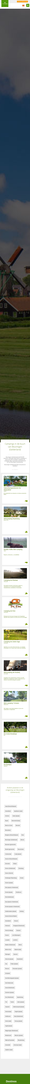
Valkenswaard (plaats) (18, 1006)
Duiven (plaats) (9, 882)
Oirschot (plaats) (9, 959)
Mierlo (20, 944)
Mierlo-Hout (8, 949)
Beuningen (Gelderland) (11, 839)
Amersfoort (8, 811)
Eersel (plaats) (8, 892)
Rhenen (7, 968)
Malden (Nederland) (10, 944)
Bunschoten (21, 849)
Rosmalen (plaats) (17, 968)
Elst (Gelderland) (9, 897)
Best (23, 835)
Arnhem (7, 815)
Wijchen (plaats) (19, 1035)
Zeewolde (7, 1045)
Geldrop (22, 911)
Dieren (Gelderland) (10, 868)
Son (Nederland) (9, 997)
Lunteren (15, 940)
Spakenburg (20, 997)
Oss (6, 963)
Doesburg (21, 868)
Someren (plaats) (9, 992)
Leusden (7, 940)
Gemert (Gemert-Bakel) (11, 916)
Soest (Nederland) (9, 987)
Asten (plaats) (16, 815)
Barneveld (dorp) (16, 820)
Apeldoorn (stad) (18, 811)
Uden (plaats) (20, 1002)
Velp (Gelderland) (18, 1016)
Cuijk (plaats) (18, 854)
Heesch (16, 920)
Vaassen (7, 1006)
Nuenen (16, 954)
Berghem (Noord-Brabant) (11, 835)
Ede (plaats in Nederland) (11, 887)
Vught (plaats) (8, 1025)
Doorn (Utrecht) (9, 873)
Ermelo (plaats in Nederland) (12, 906)
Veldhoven (8, 1016)
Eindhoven (18, 892)
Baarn (6, 820)
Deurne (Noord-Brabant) (11, 858)
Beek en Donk (8, 825)
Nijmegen (7, 954)
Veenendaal (8, 1011)
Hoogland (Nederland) (18, 925)
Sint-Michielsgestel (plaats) (12, 978)
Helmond (7, 925)
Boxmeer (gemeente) (10, 844)
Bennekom (8, 830)
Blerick (22, 839)
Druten (21, 878)
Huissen (18, 930)
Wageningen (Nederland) (11, 1030)
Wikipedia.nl (16, 469)
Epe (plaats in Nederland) (11, 901)
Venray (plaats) (18, 1021)
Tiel (6, 1002)
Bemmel (18, 825)
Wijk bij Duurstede (9, 1040)
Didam (15, 863)
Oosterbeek (20, 959)
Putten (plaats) (14, 963)
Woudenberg (21, 1040)
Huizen (7, 935)
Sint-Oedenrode (9, 983)
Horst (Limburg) (9, 930)
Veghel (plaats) (18, 1011)
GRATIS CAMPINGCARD (22, 1)
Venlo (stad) (8, 1021)
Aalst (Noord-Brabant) (10, 806)
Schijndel (7, 973)
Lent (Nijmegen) (16, 935)
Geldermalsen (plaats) (10, 911)
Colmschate (8, 854)
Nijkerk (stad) (18, 949)
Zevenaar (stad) (17, 1045)
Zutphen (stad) (8, 1049)
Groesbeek (8, 920)
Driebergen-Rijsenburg (11, 878)
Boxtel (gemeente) (9, 849)
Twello (12, 1002)
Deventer (7, 863)
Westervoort (8, 1035)
